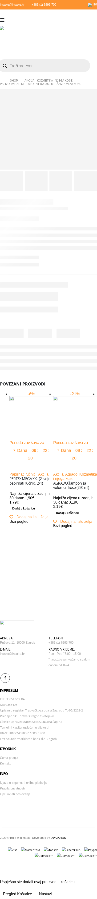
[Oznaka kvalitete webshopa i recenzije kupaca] (12, 807)
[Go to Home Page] (1, 81)
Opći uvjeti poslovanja (15, 794)
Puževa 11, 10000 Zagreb (17, 642)
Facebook (5, 678)
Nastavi (45, 894)
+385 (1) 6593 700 (44, 4)
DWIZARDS (58, 837)
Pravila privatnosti (12, 788)
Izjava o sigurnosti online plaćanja (23, 782)
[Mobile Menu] (4, 20)
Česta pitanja (9, 758)
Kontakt (5, 763)
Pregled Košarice (17, 894)
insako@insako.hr (12, 4)
